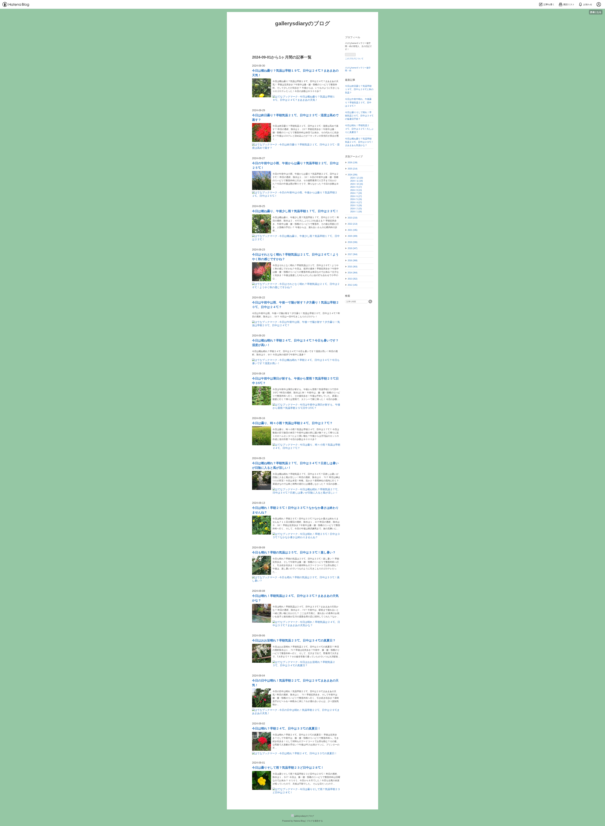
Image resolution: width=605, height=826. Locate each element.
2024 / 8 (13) (356, 190)
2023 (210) (352, 218)
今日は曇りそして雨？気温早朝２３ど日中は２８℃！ (288, 767)
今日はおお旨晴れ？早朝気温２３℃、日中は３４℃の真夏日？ (294, 640)
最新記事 (350, 80)
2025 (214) (352, 169)
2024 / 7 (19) (356, 193)
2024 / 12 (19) (356, 178)
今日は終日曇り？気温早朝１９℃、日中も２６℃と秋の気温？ (359, 89)
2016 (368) (352, 260)
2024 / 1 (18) (356, 211)
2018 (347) (352, 248)
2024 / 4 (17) (356, 202)
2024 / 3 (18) (356, 205)
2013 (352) (352, 279)
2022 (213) (352, 224)
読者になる (595, 12)
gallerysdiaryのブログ (302, 23)
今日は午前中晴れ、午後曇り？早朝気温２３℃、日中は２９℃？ (358, 102)
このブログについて (354, 58)
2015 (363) (352, 266)
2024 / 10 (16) (356, 184)
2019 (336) (352, 242)
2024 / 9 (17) (356, 187)
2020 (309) (352, 236)
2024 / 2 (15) (356, 208)
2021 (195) (352, 230)
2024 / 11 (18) (356, 181)
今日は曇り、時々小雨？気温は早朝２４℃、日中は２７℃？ (292, 423)
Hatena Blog (299, 821)
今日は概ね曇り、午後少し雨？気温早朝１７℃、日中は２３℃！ (295, 211)
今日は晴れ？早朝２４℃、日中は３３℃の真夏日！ (286, 728)
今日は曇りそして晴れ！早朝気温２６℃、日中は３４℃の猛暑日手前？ (359, 115)
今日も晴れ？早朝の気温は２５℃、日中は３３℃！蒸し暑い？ (294, 552)
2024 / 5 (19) (356, 199)
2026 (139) (352, 162)
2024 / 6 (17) (356, 196)
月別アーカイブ (354, 156)
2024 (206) (352, 174)
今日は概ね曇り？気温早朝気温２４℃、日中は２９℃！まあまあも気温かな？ (359, 142)
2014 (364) (352, 272)
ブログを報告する (314, 821)
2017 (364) (352, 254)
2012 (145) (352, 285)
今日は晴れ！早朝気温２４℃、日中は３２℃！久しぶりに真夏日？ (359, 128)
